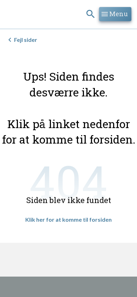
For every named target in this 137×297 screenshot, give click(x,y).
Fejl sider (25, 39)
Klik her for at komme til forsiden (68, 219)
